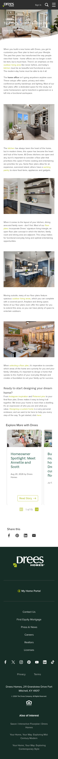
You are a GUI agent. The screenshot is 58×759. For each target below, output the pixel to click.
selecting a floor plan (19, 365)
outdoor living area (12, 64)
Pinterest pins (39, 396)
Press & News (29, 627)
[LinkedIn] (45, 662)
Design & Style (13, 19)
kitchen (7, 67)
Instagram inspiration (18, 396)
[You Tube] (37, 662)
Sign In (38, 4)
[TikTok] (52, 662)
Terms (37, 674)
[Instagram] (21, 662)
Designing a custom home (22, 408)
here (39, 415)
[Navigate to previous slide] (21, 509)
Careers (29, 634)
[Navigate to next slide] (37, 509)
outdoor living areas (21, 298)
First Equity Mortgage (29, 619)
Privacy (21, 674)
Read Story (25, 498)
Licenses (29, 650)
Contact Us (29, 612)
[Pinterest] (29, 662)
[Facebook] (5, 662)
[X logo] (13, 662)
